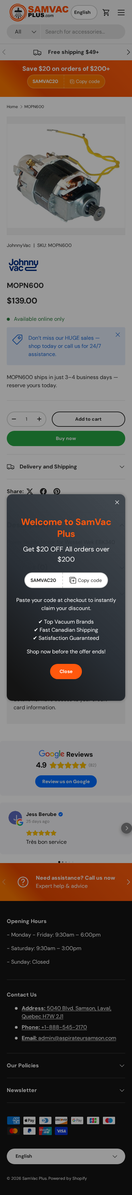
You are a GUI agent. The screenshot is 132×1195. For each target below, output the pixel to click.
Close (66, 671)
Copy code (90, 580)
